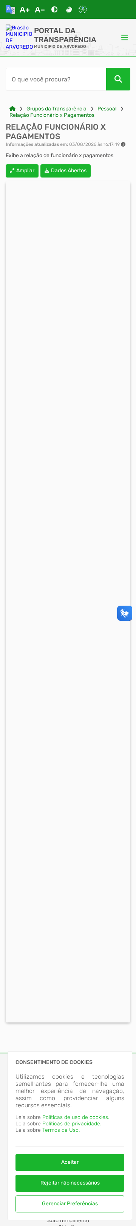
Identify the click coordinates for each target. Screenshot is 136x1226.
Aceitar (70, 1162)
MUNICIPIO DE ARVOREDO (60, 46)
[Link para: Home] (12, 109)
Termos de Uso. (61, 1130)
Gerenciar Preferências (70, 1203)
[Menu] (124, 37)
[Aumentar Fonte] (24, 9)
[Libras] (69, 9)
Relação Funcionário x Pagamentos (51, 115)
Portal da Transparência (65, 35)
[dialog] (70, 1135)
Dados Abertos (69, 170)
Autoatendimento (68, 1220)
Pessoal (106, 109)
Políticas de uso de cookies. (75, 1117)
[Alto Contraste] (54, 9)
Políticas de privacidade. (71, 1123)
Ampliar (25, 170)
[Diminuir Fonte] (39, 9)
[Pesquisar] (118, 79)
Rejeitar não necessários (70, 1183)
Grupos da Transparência (56, 109)
